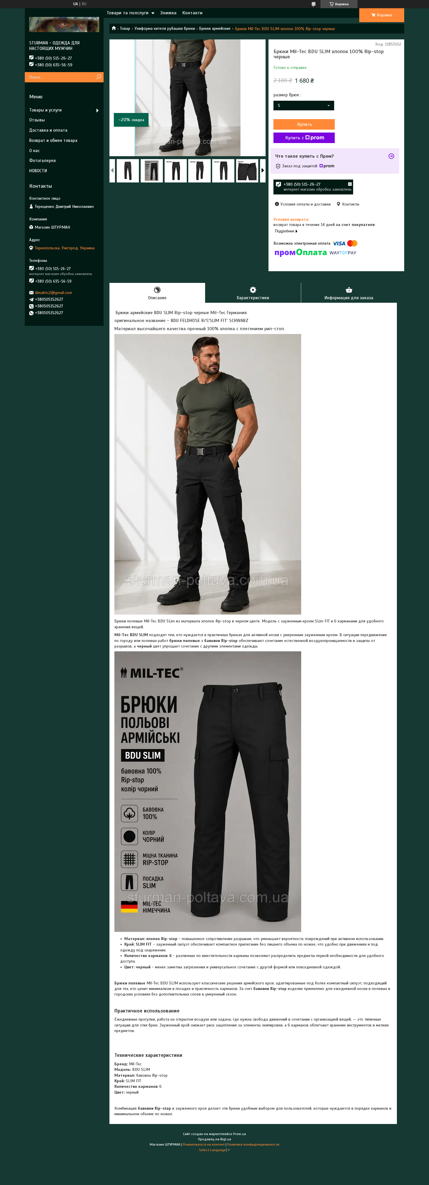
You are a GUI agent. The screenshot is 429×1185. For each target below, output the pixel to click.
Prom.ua (239, 1134)
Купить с (294, 138)
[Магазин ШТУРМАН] (64, 24)
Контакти (192, 13)
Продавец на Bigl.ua (214, 1139)
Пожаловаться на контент (204, 1144)
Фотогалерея (42, 160)
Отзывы (37, 120)
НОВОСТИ (38, 170)
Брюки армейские (215, 28)
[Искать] (98, 77)
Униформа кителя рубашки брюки (165, 28)
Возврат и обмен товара (53, 140)
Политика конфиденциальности (253, 1144)
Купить (304, 124)
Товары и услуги (45, 110)
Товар (125, 28)
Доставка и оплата (48, 130)
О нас (34, 150)
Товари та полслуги (128, 13)
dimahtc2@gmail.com (53, 292)
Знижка (168, 13)
